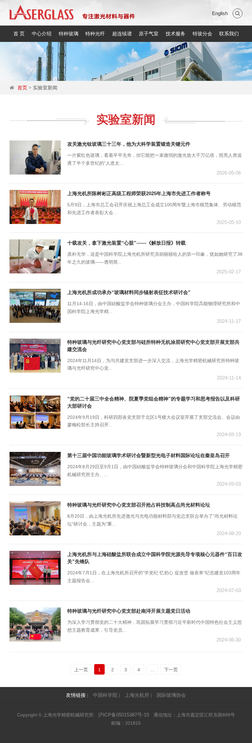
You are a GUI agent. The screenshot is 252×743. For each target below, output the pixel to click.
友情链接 (76, 695)
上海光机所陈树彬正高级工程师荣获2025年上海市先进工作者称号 (139, 193)
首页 (22, 87)
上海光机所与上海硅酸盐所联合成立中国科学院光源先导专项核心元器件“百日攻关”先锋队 (154, 557)
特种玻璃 (68, 33)
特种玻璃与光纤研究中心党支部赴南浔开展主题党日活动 (128, 611)
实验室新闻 (45, 87)
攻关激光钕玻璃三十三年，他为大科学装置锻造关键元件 (128, 144)
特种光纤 (95, 33)
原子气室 (148, 33)
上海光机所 (137, 695)
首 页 (19, 33)
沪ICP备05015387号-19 (123, 714)
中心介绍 (42, 33)
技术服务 (175, 33)
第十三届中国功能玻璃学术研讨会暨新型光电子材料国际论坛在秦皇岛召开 (148, 455)
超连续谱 (122, 33)
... (152, 669)
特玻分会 (202, 33)
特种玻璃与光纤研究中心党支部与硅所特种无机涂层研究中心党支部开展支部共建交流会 (153, 345)
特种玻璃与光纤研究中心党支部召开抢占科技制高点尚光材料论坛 (138, 505)
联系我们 (229, 33)
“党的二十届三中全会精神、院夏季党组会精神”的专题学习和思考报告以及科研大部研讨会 (153, 402)
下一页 (171, 669)
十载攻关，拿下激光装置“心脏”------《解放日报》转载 (126, 243)
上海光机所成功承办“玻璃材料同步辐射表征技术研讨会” (129, 292)
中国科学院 (105, 695)
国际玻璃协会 (171, 695)
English (220, 13)
